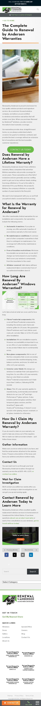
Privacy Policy (19, 695)
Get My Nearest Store (12, 617)
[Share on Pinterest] (9, 564)
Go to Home (9, 20)
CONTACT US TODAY (20, 149)
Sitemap (10, 695)
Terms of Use (30, 695)
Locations (6, 637)
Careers (24, 630)
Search (6, 571)
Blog (23, 634)
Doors (4, 630)
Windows (5, 627)
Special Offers (26, 627)
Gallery (4, 634)
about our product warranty (21, 518)
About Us (5, 641)
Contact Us (12, 703)
